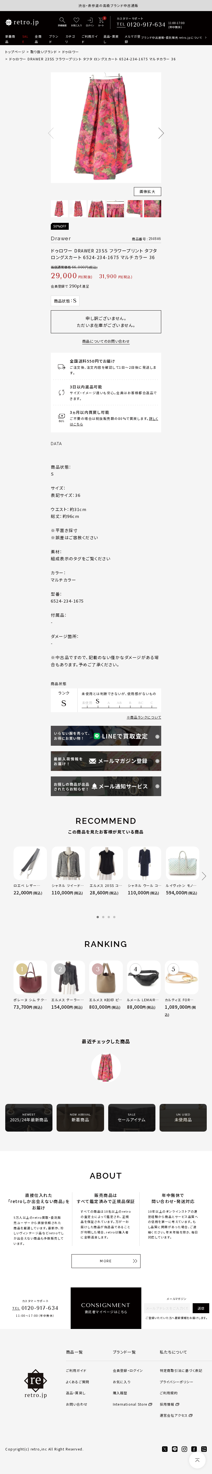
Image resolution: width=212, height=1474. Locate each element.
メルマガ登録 (133, 39)
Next (161, 133)
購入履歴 (120, 1392)
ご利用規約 (169, 1392)
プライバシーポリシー (177, 1381)
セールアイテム (131, 1117)
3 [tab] (109, 917)
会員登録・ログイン (128, 1370)
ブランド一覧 (124, 1352)
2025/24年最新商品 (29, 1117)
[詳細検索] (62, 22)
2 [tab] (103, 917)
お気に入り (122, 1381)
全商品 (38, 39)
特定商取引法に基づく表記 (181, 1370)
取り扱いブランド (43, 51)
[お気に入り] (76, 22)
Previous (50, 133)
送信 (201, 1308)
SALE (25, 39)
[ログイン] (90, 22)
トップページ (15, 51)
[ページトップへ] (197, 1460)
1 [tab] (98, 917)
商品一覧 (74, 1352)
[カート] (101, 22)
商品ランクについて (145, 717)
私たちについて (174, 1352)
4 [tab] (114, 917)
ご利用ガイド (90, 39)
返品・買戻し (111, 39)
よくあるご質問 (77, 1381)
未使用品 (183, 1117)
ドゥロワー (70, 51)
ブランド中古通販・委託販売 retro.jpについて (171, 37)
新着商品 (10, 39)
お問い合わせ (77, 1404)
